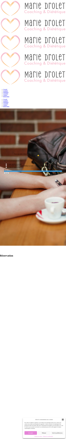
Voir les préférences (57, 433)
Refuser (44, 433)
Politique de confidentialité (48, 436)
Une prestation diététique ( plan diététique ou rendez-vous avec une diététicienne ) (28, 166)
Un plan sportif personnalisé (14, 164)
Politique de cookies (38, 436)
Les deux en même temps (13, 167)
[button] (63, 419)
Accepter (30, 433)
